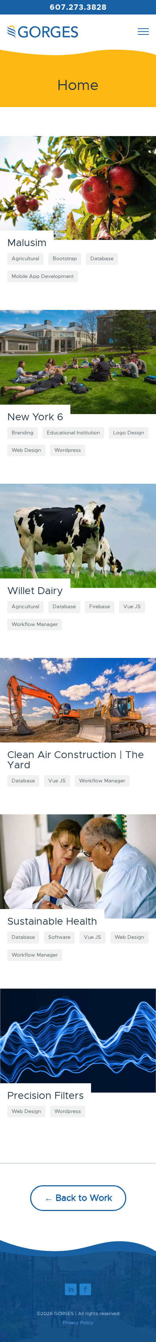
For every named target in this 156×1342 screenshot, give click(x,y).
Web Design (26, 450)
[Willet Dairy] (78, 536)
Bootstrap (65, 258)
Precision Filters (45, 1095)
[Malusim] (78, 188)
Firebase (99, 607)
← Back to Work (78, 1197)
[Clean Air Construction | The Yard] (78, 710)
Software (59, 937)
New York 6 (35, 416)
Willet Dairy (35, 590)
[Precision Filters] (78, 1041)
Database (102, 258)
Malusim (26, 242)
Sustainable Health (52, 921)
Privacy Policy (78, 1323)
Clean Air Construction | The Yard (75, 759)
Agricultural (25, 258)
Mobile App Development (43, 276)
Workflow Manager (35, 624)
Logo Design (128, 433)
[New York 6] (78, 362)
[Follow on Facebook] (85, 1289)
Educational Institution (73, 433)
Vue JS (132, 607)
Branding (22, 433)
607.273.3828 (78, 7)
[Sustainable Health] (78, 866)
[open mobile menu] (143, 31)
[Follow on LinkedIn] (71, 1289)
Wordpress (67, 450)
